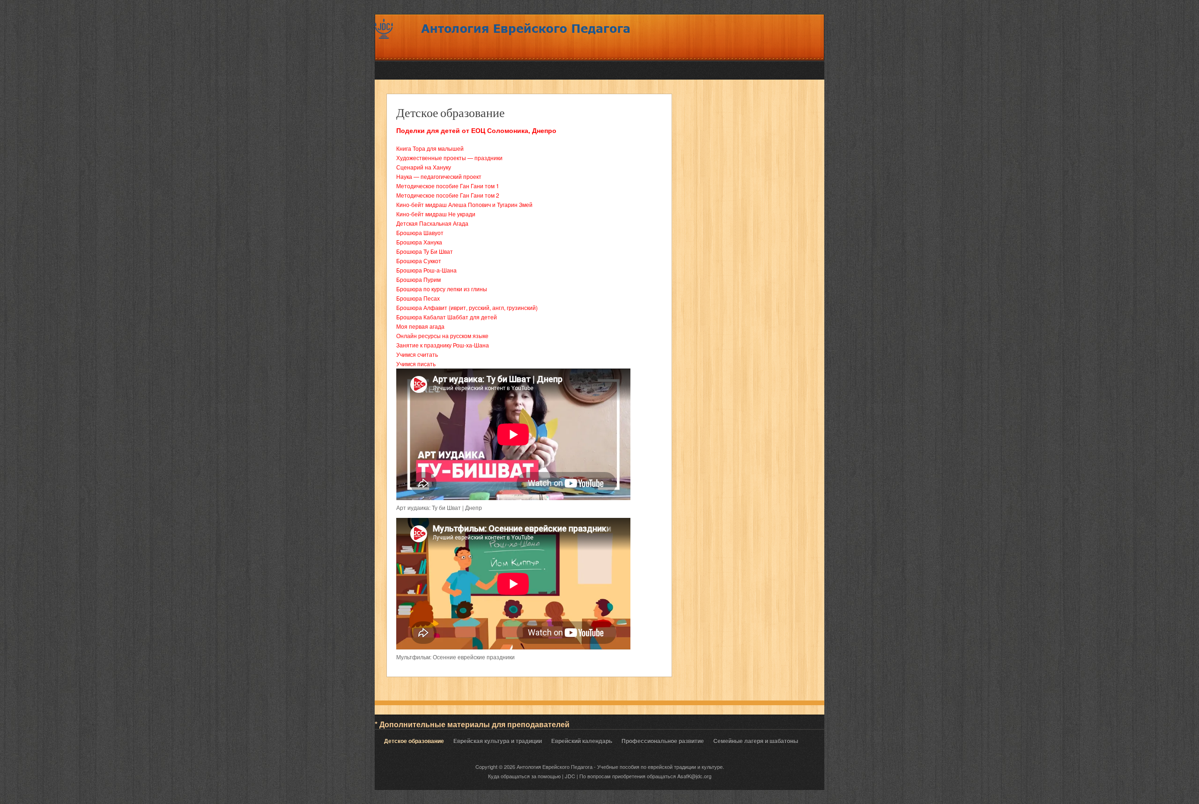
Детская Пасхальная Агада (432, 223)
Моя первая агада (420, 326)
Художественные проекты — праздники (449, 158)
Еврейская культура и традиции (497, 741)
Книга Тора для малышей (430, 148)
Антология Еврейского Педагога (555, 766)
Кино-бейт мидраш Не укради (435, 214)
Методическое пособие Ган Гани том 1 (447, 186)
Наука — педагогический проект (438, 176)
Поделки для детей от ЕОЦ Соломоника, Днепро (476, 130)
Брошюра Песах (418, 298)
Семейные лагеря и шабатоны (755, 741)
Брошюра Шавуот (420, 232)
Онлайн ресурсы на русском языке (442, 335)
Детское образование (450, 112)
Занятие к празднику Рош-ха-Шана (442, 345)
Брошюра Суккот (418, 261)
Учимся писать (416, 364)
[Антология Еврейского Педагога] (503, 49)
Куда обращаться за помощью (524, 776)
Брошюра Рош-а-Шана (426, 270)
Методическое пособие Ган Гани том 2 (447, 195)
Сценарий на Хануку (423, 167)
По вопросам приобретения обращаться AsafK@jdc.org (645, 776)
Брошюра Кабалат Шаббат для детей (446, 317)
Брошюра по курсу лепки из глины (441, 289)
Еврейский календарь (581, 741)
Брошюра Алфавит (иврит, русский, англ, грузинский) (467, 307)
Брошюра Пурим (418, 279)
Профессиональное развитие (663, 741)
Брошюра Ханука (419, 242)
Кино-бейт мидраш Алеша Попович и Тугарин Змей (464, 204)
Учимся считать (417, 354)
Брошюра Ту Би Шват (424, 251)
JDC (570, 776)
